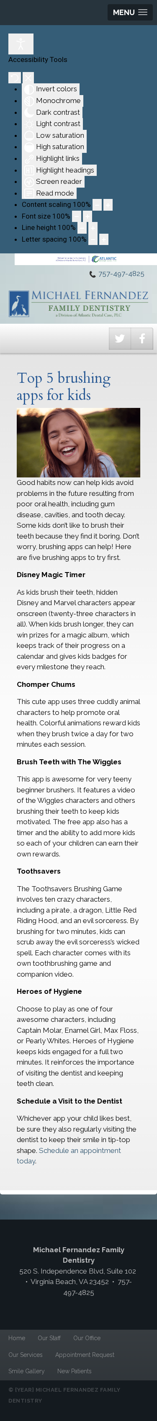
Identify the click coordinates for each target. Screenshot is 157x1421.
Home (16, 1338)
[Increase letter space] (103, 239)
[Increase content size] (108, 205)
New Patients (74, 1371)
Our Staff (49, 1338)
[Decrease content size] (97, 205)
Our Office (86, 1338)
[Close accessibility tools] (28, 78)
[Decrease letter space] (93, 239)
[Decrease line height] (82, 228)
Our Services (25, 1354)
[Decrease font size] (76, 216)
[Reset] (14, 78)
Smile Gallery (26, 1371)
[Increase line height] (93, 228)
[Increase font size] (87, 216)
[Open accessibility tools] (20, 44)
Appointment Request (84, 1354)
